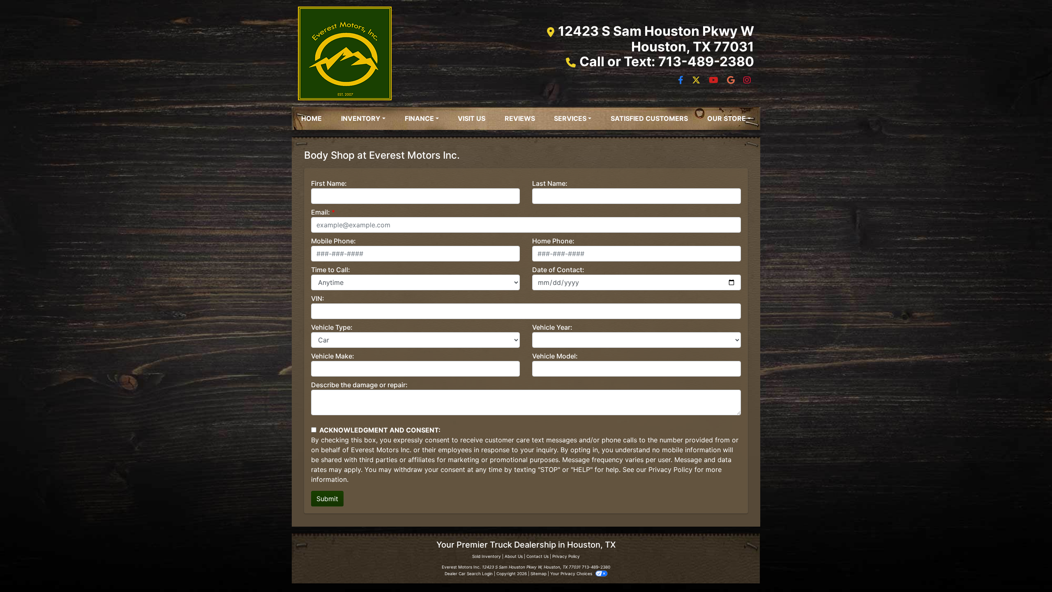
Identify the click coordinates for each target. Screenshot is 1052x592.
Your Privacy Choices (571, 573)
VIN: (317, 298)
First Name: (329, 183)
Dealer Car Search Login (469, 573)
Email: (320, 212)
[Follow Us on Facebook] (682, 80)
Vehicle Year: (552, 327)
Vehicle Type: (332, 327)
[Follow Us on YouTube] (715, 80)
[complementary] (1027, 567)
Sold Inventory (486, 556)
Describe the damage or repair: (359, 385)
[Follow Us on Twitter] (697, 80)
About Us (514, 556)
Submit (327, 499)
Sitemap (539, 573)
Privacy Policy (670, 469)
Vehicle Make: (332, 356)
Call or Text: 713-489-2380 (666, 61)
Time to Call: (330, 270)
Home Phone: (553, 241)
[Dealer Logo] (345, 53)
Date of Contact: (558, 270)
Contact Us (537, 556)
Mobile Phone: (333, 241)
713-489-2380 (596, 566)
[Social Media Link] (732, 80)
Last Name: (550, 183)
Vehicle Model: (555, 356)
